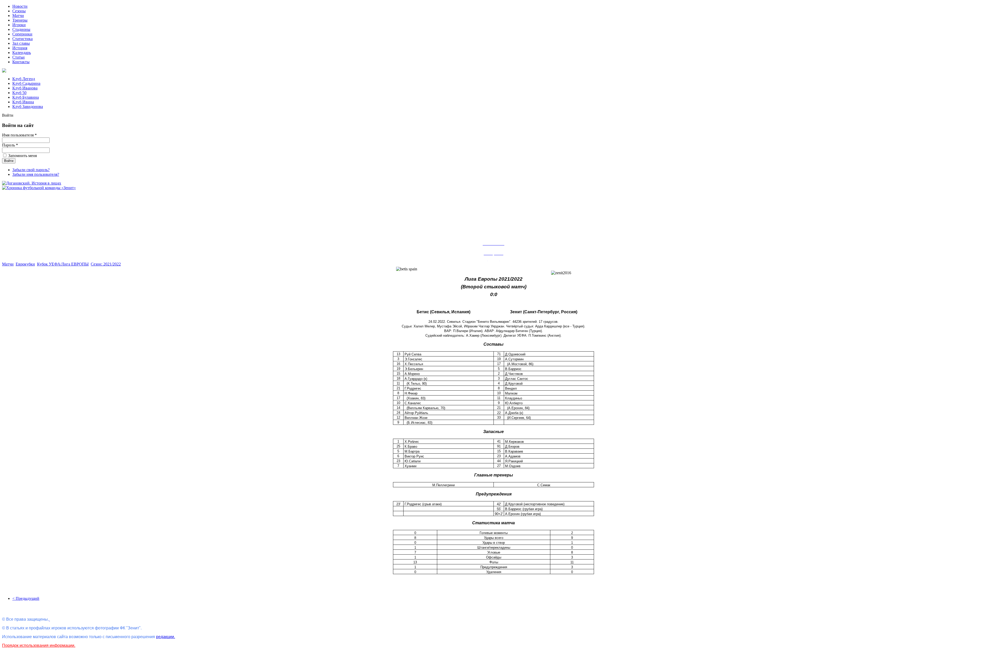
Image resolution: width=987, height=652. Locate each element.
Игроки (19, 25)
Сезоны (19, 11)
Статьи (18, 57)
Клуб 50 (19, 92)
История (19, 48)
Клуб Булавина (25, 97)
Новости (20, 6)
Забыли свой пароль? (31, 170)
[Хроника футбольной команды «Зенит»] (39, 188)
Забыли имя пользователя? (35, 174)
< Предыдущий (25, 598)
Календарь (21, 52)
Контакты (21, 62)
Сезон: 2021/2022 (106, 264)
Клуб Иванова (25, 88)
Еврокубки (25, 264)
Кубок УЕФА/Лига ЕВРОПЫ (63, 264)
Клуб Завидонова (27, 106)
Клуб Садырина (26, 83)
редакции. (165, 637)
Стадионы (21, 29)
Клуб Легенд (23, 79)
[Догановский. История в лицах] (31, 183)
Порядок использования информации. (38, 645)
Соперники (22, 34)
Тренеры (20, 20)
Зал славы (21, 43)
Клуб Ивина (23, 102)
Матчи (18, 15)
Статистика (22, 38)
